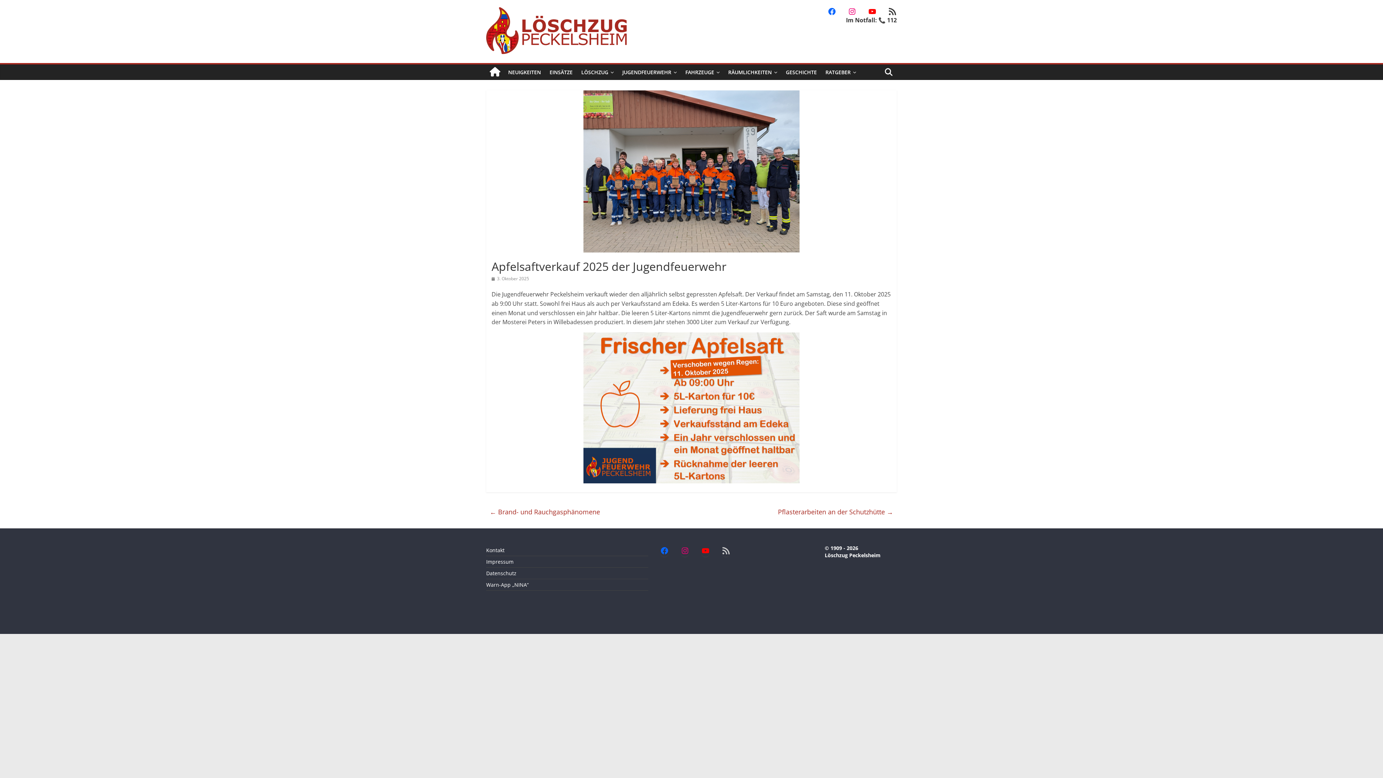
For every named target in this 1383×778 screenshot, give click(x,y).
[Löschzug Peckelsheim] (495, 72)
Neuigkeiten (524, 72)
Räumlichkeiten (750, 72)
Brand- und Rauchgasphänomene (545, 512)
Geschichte (801, 72)
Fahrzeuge (699, 72)
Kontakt (495, 550)
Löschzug (594, 72)
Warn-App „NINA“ (507, 584)
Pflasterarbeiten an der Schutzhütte (835, 512)
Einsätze (561, 72)
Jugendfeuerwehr (646, 72)
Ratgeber (838, 72)
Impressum (500, 561)
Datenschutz (501, 573)
